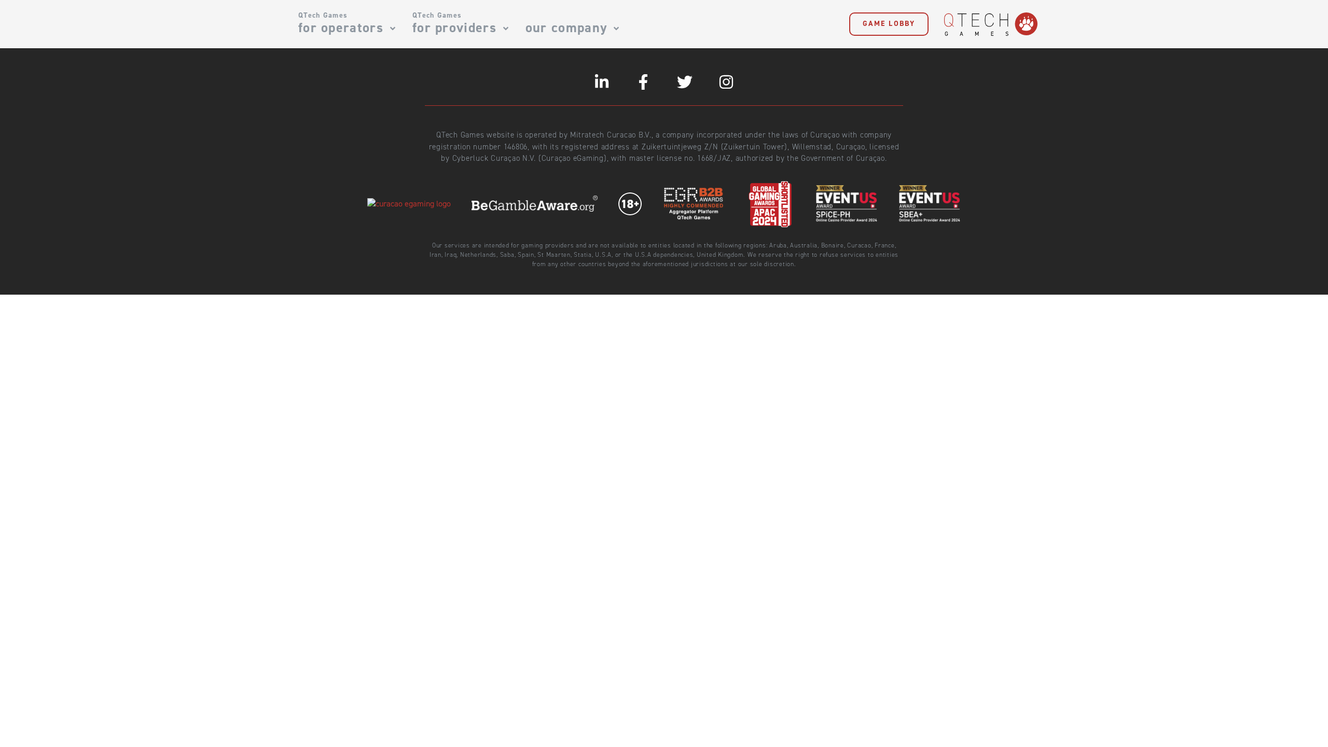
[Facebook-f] (643, 82)
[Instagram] (726, 82)
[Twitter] (685, 82)
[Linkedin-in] (602, 82)
